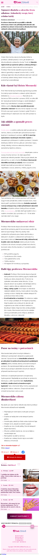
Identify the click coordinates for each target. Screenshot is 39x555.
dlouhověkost (23, 523)
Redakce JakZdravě (8, 19)
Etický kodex (19, 542)
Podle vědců (5, 130)
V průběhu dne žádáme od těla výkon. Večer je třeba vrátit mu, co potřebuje (11, 476)
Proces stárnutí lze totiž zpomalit (13, 152)
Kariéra (19, 539)
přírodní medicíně (15, 96)
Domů (2, 6)
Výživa (8, 6)
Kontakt (19, 536)
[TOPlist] (3, 554)
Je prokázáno (10, 211)
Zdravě (7, 448)
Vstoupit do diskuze (15, 457)
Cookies (19, 540)
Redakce (19, 537)
